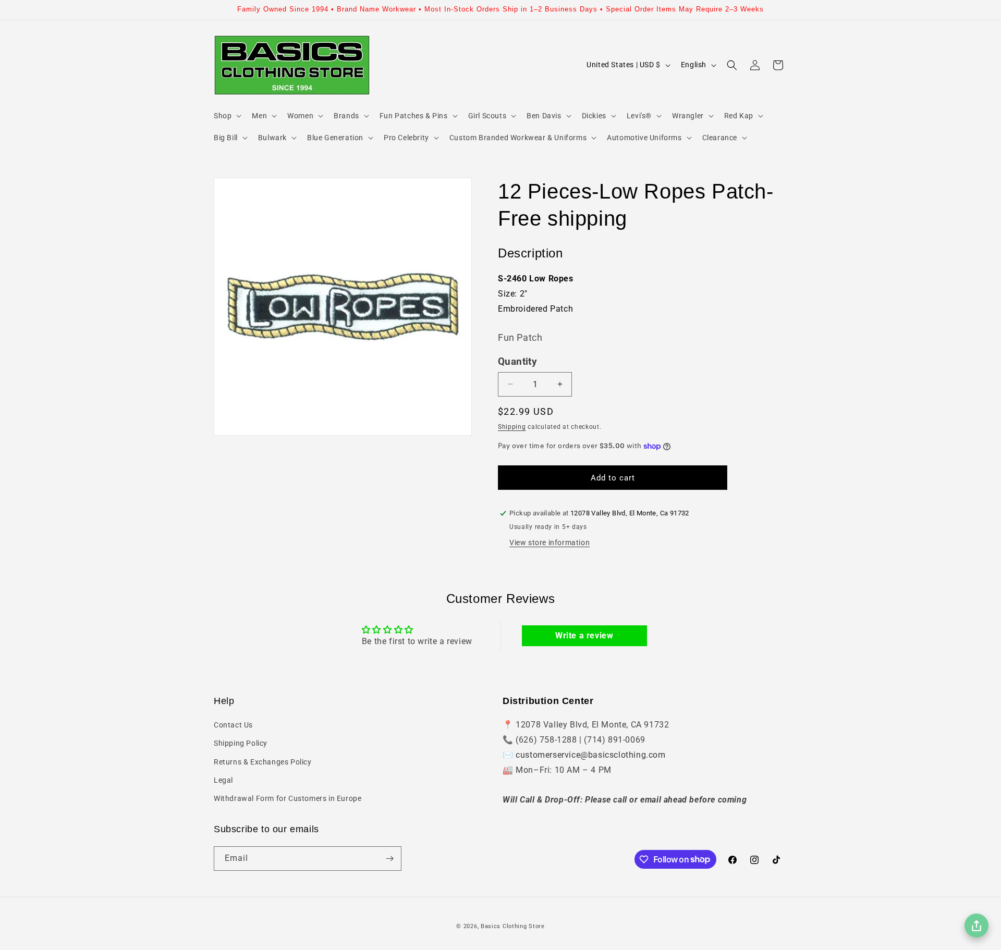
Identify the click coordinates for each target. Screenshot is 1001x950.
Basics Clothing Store (513, 926)
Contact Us (233, 725)
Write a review (584, 635)
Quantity (517, 361)
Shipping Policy (240, 743)
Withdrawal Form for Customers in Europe (287, 798)
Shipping (512, 426)
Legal (223, 780)
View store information (549, 542)
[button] (226, 116)
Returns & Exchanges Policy (263, 762)
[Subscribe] (389, 858)
